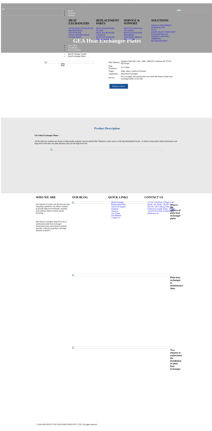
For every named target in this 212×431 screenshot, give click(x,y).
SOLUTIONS (159, 20)
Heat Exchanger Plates (77, 56)
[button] (118, 86)
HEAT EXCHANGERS (79, 22)
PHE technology (74, 50)
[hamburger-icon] (178, 10)
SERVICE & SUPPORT (132, 22)
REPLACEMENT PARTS (107, 22)
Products (71, 15)
